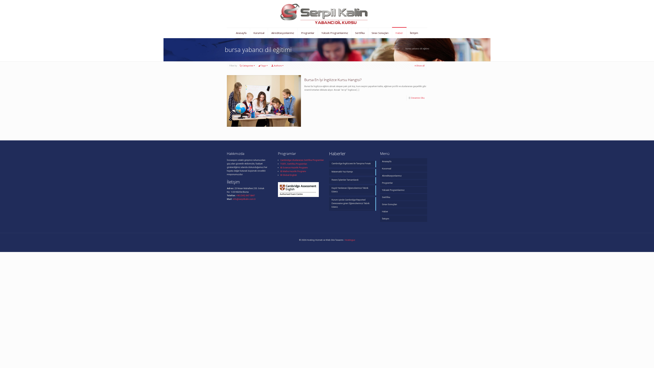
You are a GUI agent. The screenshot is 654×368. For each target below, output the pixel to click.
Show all (420, 65)
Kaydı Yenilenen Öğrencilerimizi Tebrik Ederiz (350, 190)
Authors (278, 65)
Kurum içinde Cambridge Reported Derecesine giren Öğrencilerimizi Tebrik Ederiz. (351, 203)
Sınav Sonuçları (389, 204)
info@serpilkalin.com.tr (244, 199)
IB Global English (288, 175)
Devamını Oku (418, 98)
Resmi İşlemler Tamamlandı (345, 180)
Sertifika (386, 197)
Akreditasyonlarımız (392, 175)
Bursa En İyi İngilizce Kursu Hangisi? (333, 79)
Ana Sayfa (380, 48)
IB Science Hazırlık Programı (294, 167)
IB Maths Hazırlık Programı (293, 171)
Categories (247, 65)
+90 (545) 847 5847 (245, 195)
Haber (385, 211)
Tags (263, 65)
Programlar (387, 183)
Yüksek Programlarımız (393, 190)
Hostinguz (350, 240)
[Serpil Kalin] (327, 14)
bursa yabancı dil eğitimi (417, 48)
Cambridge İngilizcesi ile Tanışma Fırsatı (351, 163)
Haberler (395, 48)
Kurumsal (386, 168)
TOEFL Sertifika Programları (293, 164)
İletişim (385, 218)
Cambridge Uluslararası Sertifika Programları (302, 160)
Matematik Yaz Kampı (342, 171)
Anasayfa (386, 161)
